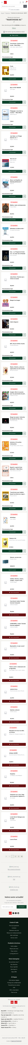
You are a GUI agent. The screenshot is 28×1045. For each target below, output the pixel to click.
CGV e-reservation (14, 990)
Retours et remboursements (14, 933)
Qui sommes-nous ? (14, 962)
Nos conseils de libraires (14, 869)
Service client (14, 937)
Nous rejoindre (14, 967)
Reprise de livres (14, 948)
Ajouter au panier (12, 78)
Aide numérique (14, 935)
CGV (14, 987)
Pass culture (14, 951)
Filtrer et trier (15, 35)
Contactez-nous (14, 889)
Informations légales (14, 980)
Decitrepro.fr (14, 969)
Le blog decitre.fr (14, 953)
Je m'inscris (21, 906)
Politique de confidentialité (14, 982)
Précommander (12, 59)
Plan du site (14, 992)
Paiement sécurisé (14, 930)
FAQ (14, 879)
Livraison (14, 928)
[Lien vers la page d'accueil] (5, 2)
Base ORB (14, 971)
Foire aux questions (14, 925)
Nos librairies (14, 964)
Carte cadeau (14, 946)
